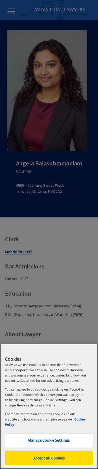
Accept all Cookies (49, 457)
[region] (49, 406)
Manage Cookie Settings (49, 440)
